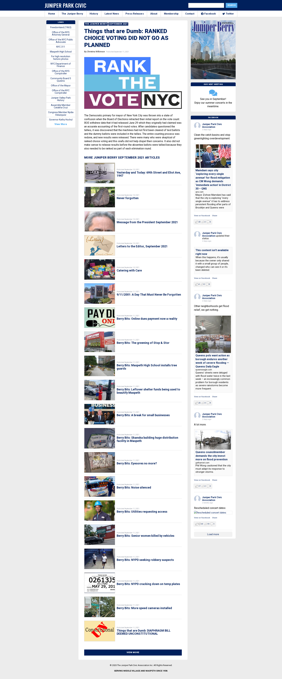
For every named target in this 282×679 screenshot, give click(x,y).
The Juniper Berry (72, 13)
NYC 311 (60, 46)
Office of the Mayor (61, 85)
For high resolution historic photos (60, 57)
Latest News (112, 13)
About (153, 13)
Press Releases (134, 13)
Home (51, 13)
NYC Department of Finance (61, 64)
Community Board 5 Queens (60, 79)
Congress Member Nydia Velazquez (60, 113)
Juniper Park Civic (65, 5)
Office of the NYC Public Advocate (61, 40)
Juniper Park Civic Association (212, 125)
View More (133, 652)
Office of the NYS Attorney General (61, 33)
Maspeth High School (61, 51)
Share (214, 216)
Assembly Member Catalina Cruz (60, 106)
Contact (190, 13)
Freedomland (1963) (60, 27)
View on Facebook (202, 216)
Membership (171, 13)
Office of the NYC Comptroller (61, 91)
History (94, 13)
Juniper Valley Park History (61, 99)
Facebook (210, 13)
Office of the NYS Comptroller (61, 72)
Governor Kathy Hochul (60, 119)
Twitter (230, 13)
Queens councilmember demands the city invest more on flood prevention (211, 456)
